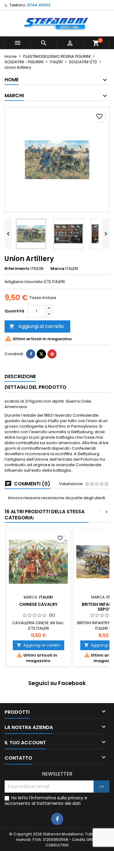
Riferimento (17, 268)
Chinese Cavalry (38, 604)
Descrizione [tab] (20, 376)
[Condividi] (30, 354)
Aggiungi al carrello (36, 326)
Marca (57, 268)
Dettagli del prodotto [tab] (35, 387)
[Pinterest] (52, 354)
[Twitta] (41, 354)
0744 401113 (38, 5)
